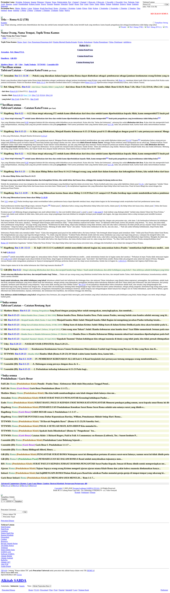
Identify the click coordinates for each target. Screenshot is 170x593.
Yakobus (16, 10)
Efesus (84, 8)
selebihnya (127, 42)
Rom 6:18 (13, 91)
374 (159, 118)
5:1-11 (141, 184)
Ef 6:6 (42, 95)
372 (23, 118)
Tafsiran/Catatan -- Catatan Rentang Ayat (26, 304)
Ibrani (10, 10)
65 (9, 256)
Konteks (4, 23)
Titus (138, 8)
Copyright (58, 488)
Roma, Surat (22, 42)
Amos (86, 4)
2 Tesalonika (113, 8)
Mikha (102, 4)
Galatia (78, 8)
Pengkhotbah (23, 4)
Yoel (81, 4)
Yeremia (50, 4)
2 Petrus (30, 10)
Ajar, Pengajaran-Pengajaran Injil (40, 42)
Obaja (91, 4)
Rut (69, 2)
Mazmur (9, 4)
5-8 (13, 212)
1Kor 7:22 (35, 95)
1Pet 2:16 (49, 95)
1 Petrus (23, 10)
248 (49, 205)
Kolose (95, 8)
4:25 (15, 201)
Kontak (77, 492)
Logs (75, 590)
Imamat (33, 2)
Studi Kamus (5, 527)
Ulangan (48, 2)
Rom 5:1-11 (41, 82)
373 (107, 118)
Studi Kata (5, 529)
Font (55, 590)
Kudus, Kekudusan (85, 42)
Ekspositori (5, 537)
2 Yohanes (46, 10)
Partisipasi (85, 492)
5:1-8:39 (44, 197)
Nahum (108, 4)
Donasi (92, 492)
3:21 (6, 201)
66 (62, 265)
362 (139, 140)
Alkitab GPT (5, 562)
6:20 (26, 122)
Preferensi (164, 590)
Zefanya (123, 4)
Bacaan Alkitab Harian (9, 543)
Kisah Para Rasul (46, 8)
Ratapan (57, 4)
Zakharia (135, 4)
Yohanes (36, 8)
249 (7, 216)
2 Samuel (83, 2)
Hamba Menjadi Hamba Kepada (65, 42)
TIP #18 (4, 571)
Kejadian (19, 2)
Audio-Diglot (6, 566)
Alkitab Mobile (6, 556)
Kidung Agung (34, 4)
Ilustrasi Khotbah (7, 535)
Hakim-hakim (62, 2)
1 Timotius (123, 8)
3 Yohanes (54, 10)
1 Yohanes (37, 10)
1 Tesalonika (103, 8)
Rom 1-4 (122, 80)
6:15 (11, 140)
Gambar (4, 539)
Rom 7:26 (27, 95)
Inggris (22, 586)
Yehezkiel (64, 4)
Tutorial (61, 590)
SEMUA (90, 571)
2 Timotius (132, 8)
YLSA (19, 575)
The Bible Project (7, 546)
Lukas (30, 8)
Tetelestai (4, 548)
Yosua (54, 2)
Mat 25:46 (15, 99)
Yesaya (43, 4)
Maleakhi (4, 6)
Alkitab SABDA (13, 580)
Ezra (125, 2)
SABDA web (6, 552)
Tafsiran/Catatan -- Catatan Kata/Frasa (28, 69)
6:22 (2, 118)
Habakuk (115, 4)
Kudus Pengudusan (101, 42)
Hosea (76, 4)
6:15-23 (44, 136)
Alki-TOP (4, 564)
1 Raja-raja (91, 2)
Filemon (4, 10)
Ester (137, 2)
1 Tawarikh (109, 2)
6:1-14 (128, 140)
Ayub (3, 4)
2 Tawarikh (118, 2)
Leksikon (4, 531)
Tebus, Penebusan (115, 42)
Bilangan (40, 2)
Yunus (97, 4)
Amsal (15, 4)
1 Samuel (75, 2)
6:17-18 (110, 124)
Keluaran (26, 2)
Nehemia (131, 2)
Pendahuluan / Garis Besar (17, 377)
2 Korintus (71, 8)
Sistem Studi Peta (7, 533)
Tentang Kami (83, 590)
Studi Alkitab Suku (8, 550)
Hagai (129, 4)
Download (44, 590)
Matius (17, 8)
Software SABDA (7, 554)
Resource (4, 541)
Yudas (61, 10)
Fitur (51, 590)
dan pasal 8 (98, 212)
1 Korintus (63, 8)
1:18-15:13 (11, 252)
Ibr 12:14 (82, 284)
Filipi (90, 8)
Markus (24, 8)
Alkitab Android (7, 558)
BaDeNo (4, 560)
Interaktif (69, 590)
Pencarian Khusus (7, 521)
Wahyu (67, 10)
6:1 (35, 140)
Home (30, 590)
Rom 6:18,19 (18, 95)
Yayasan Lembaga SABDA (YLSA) (86, 488)
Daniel (71, 4)
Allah (4, 38)
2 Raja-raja (100, 2)
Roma (56, 8)
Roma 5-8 (4, 243)
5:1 (57, 212)
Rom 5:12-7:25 (90, 82)
